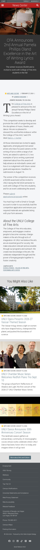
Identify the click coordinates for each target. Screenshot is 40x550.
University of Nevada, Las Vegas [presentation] (3, 1)
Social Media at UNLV (20, 547)
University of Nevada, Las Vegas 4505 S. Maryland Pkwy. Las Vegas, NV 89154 (13, 513)
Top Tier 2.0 (7, 484)
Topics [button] (25, 1)
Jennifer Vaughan (20, 97)
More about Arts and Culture (20, 457)
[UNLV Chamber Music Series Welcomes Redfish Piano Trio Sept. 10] (20, 368)
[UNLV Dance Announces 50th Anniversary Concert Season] (20, 425)
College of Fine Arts (22, 104)
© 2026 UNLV (8, 534)
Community (7, 479)
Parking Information (9, 529)
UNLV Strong (7, 470)
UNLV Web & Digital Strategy (28, 534)
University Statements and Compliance (15, 493)
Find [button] (37, 5)
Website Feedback (9, 506)
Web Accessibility (8, 502)
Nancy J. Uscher (14, 138)
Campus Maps (8, 525)
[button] (2, 5)
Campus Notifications (10, 488)
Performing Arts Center (11, 270)
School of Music (8, 268)
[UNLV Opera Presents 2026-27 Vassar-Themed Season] (20, 312)
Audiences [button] (34, 1)
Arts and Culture (13, 93)
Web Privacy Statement (10, 497)
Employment (7, 466)
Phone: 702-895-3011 (10, 520)
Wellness (6, 475)
